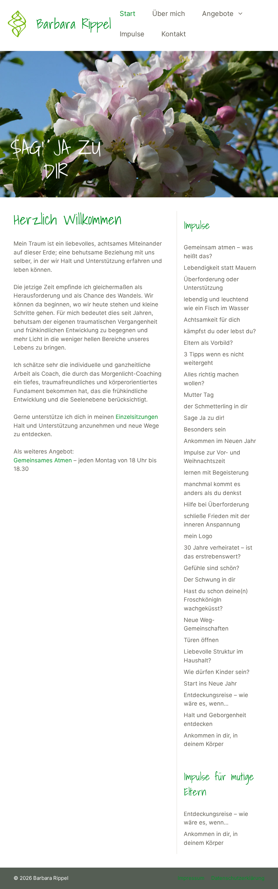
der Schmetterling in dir (215, 406)
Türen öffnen (201, 640)
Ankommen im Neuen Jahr (220, 441)
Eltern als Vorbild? (208, 342)
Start (127, 14)
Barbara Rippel (73, 24)
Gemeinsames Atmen (43, 460)
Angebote (218, 14)
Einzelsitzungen (137, 416)
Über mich (168, 14)
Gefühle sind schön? (211, 568)
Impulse (132, 34)
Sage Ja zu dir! (204, 417)
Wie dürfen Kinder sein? (217, 672)
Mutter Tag (199, 394)
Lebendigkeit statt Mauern (220, 267)
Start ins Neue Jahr (210, 683)
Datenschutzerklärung (237, 878)
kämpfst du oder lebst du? (220, 331)
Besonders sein (205, 429)
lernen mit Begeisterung (216, 472)
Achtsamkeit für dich (212, 319)
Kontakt (173, 34)
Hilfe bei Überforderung (216, 504)
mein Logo (198, 536)
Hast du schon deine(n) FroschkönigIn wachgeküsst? (216, 600)
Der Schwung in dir (209, 579)
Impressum (191, 878)
